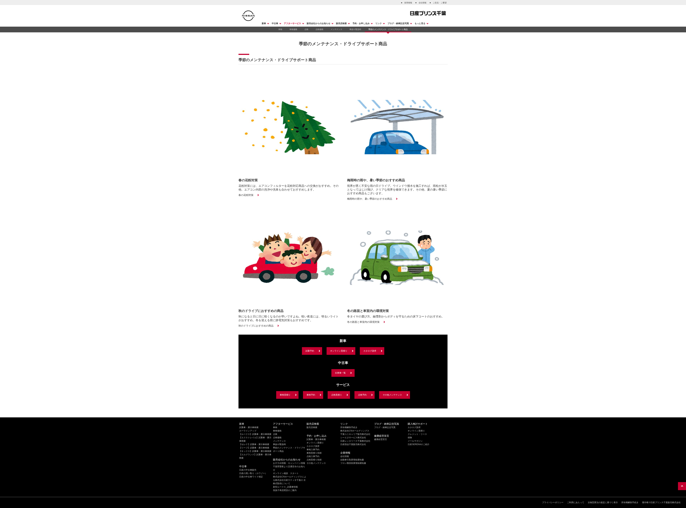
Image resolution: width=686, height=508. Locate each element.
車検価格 (293, 29)
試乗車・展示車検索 (249, 427)
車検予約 (311, 395)
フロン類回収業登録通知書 (353, 463)
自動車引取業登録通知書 (352, 459)
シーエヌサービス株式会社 (353, 437)
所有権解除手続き (348, 427)
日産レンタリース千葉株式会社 (355, 441)
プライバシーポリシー (552, 502)
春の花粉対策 (245, 195)
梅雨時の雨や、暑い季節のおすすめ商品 (369, 198)
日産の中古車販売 (247, 470)
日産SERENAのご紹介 (418, 444)
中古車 (275, 23)
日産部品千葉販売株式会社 (353, 444)
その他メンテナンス (392, 395)
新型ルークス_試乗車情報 (285, 487)
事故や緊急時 (355, 29)
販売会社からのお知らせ (318, 23)
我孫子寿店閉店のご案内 (285, 490)
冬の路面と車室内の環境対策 (363, 321)
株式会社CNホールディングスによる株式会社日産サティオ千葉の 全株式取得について (289, 480)
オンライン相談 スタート (286, 473)
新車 (264, 23)
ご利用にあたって (575, 502)
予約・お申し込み (361, 23)
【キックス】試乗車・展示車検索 (255, 451)
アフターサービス (292, 23)
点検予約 (362, 395)
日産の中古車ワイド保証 (251, 476)
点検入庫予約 (313, 456)
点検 (306, 29)
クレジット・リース (417, 434)
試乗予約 (309, 351)
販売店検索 (341, 23)
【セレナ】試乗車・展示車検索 (254, 444)
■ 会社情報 (420, 3)
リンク (378, 23)
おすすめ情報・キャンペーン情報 (289, 463)
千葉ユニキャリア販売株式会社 (355, 434)
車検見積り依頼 (314, 453)
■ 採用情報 (406, 3)
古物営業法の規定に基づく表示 (603, 502)
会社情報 (344, 456)
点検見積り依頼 (314, 459)
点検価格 (319, 29)
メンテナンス (336, 29)
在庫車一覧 (340, 373)
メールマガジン (415, 441)
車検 (280, 29)
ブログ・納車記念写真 (398, 23)
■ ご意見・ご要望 (438, 3)
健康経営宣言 (380, 439)
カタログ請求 (369, 351)
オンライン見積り (338, 351)
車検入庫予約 (313, 449)
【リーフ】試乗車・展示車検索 (254, 448)
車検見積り (285, 395)
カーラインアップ (247, 431)
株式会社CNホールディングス (354, 431)
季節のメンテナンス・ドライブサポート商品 (388, 29)
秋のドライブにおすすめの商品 (256, 325)
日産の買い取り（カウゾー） (253, 473)
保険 (410, 437)
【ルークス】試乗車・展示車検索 (255, 434)
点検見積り (336, 395)
